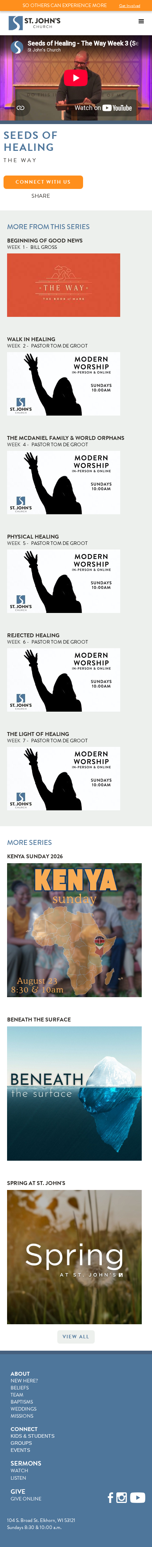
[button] (141, 21)
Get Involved (129, 5)
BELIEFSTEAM (20, 1391)
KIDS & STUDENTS (32, 1436)
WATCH (19, 1470)
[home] (32, 23)
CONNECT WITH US (43, 182)
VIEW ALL (76, 1336)
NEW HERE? (24, 1381)
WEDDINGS (23, 1409)
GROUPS (21, 1443)
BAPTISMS (22, 1402)
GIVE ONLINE (26, 1499)
